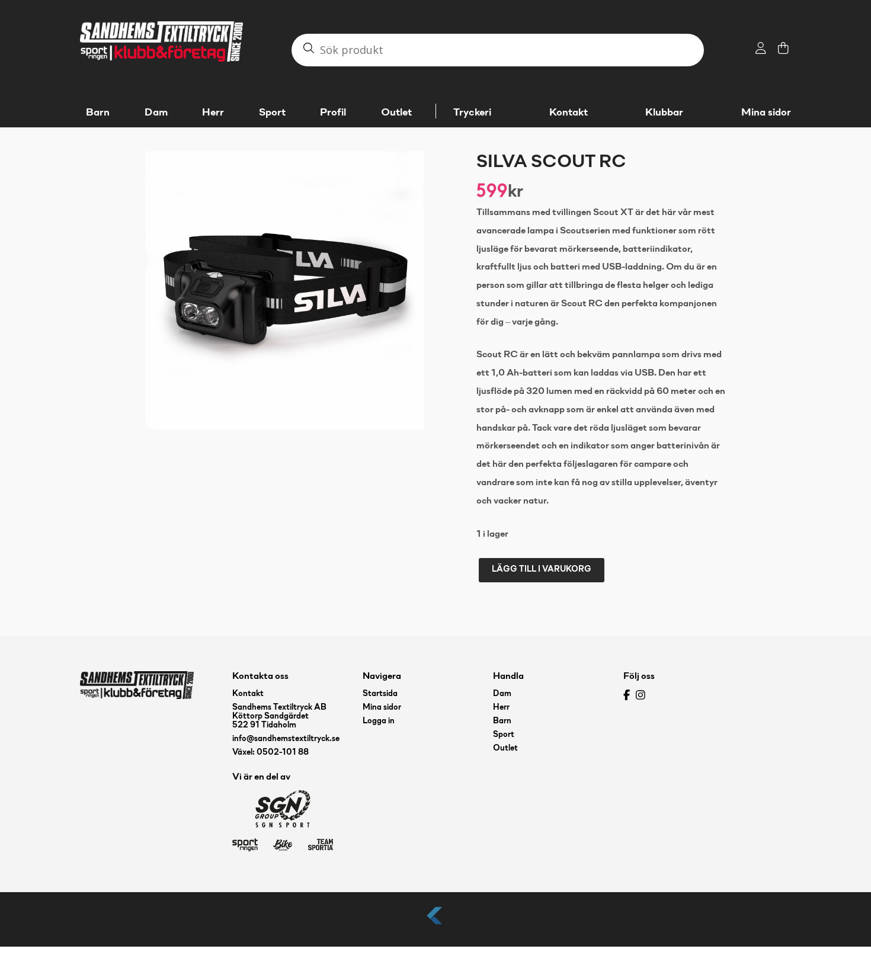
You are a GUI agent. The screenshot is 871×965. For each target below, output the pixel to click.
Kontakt (568, 112)
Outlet (505, 748)
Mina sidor (766, 112)
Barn (502, 721)
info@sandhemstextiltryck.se (286, 739)
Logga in (379, 721)
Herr (501, 707)
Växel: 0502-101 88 (270, 752)
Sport (503, 734)
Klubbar (664, 112)
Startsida (380, 694)
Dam (502, 694)
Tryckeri (472, 112)
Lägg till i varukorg (541, 569)
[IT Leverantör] (435, 925)
